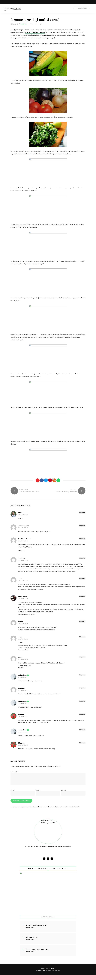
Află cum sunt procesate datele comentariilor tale (63, 807)
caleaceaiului (23, 526)
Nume (12, 790)
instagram (89, 2)
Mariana (21, 688)
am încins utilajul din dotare (35, 32)
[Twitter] (46, 480)
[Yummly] (54, 480)
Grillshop (46, 35)
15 (40, 24)
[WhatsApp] (58, 480)
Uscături (24, 24)
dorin (20, 637)
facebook (85, 2)
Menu (91, 8)
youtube (92, 2)
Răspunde (82, 512)
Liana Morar (23, 596)
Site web (63, 790)
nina (20, 513)
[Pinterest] (50, 480)
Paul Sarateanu (24, 539)
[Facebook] (42, 480)
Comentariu (14, 772)
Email (38, 790)
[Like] (38, 480)
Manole (21, 714)
